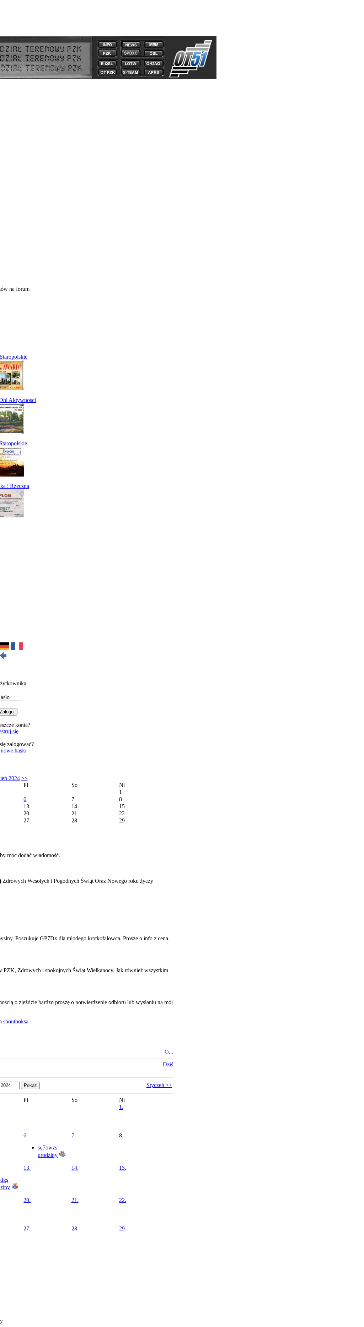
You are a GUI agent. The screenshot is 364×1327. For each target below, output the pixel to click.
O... (169, 1052)
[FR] (17, 648)
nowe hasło (13, 750)
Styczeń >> (159, 1085)
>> (24, 778)
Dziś (168, 1064)
